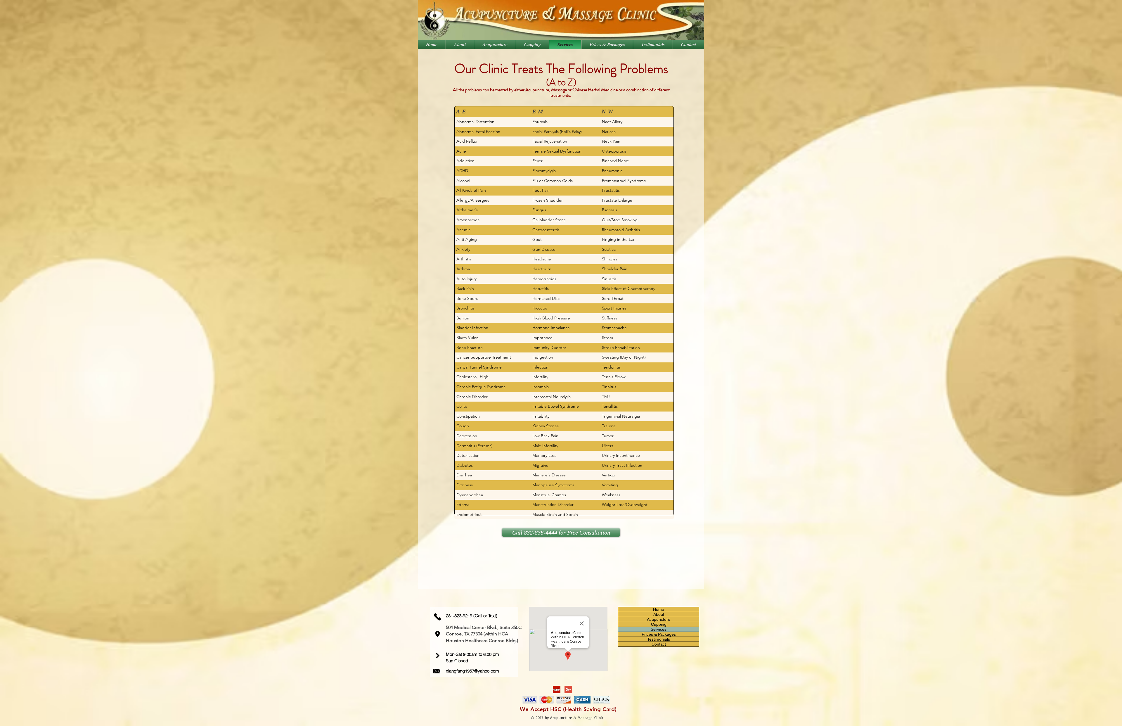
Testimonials (658, 639)
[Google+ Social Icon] (568, 689)
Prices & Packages (659, 634)
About (658, 614)
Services (658, 629)
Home (658, 609)
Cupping (658, 624)
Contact (659, 644)
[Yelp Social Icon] (556, 689)
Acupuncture (658, 619)
